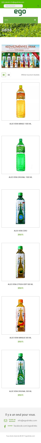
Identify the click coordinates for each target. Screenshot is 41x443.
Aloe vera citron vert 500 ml (20, 284)
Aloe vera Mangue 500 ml (20, 338)
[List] (9, 75)
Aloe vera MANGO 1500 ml (20, 124)
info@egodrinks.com (17, 2)
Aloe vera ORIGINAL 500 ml (20, 391)
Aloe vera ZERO (20, 231)
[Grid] (4, 75)
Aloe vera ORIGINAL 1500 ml (20, 177)
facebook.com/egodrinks (25, 426)
